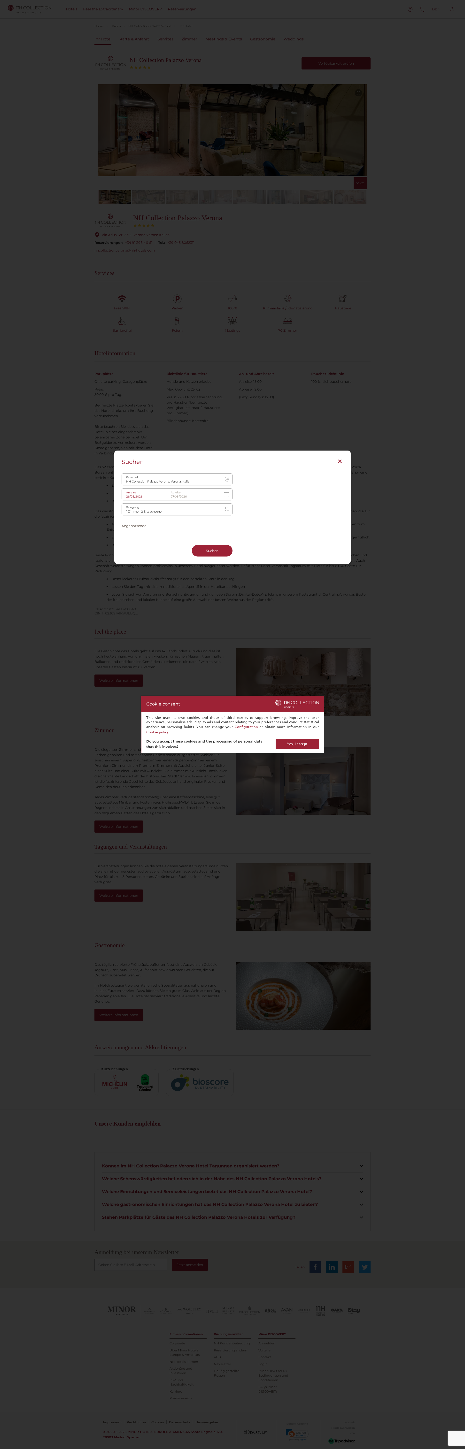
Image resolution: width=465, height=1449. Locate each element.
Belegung (132, 507)
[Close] (339, 461)
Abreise (176, 492)
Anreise (131, 492)
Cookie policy (157, 732)
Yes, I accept (297, 743)
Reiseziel (132, 477)
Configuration (246, 726)
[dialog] (232, 724)
